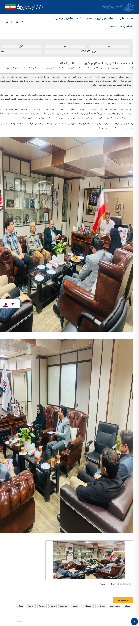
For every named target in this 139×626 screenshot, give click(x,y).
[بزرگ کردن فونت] (109, 47)
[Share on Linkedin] (119, 590)
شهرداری (101, 606)
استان (75, 606)
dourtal (20, 621)
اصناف (128, 606)
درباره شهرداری (105, 18)
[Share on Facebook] (130, 590)
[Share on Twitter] (113, 590)
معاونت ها (85, 18)
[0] (124, 584)
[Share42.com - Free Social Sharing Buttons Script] (108, 590)
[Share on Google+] (124, 590)
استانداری (87, 606)
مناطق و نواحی (64, 18)
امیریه (42, 606)
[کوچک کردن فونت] (65, 47)
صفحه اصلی (127, 18)
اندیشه (31, 606)
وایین (52, 606)
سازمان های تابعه (121, 26)
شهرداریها (115, 606)
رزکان (20, 606)
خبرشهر (63, 606)
